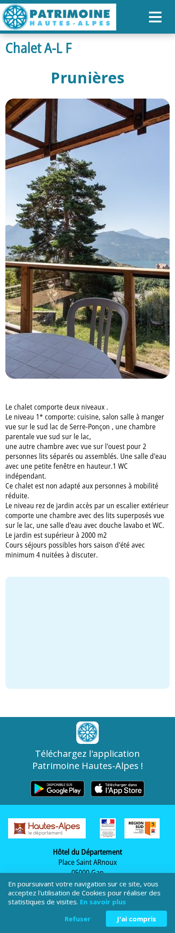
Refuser (78, 918)
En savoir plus (103, 901)
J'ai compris (136, 918)
